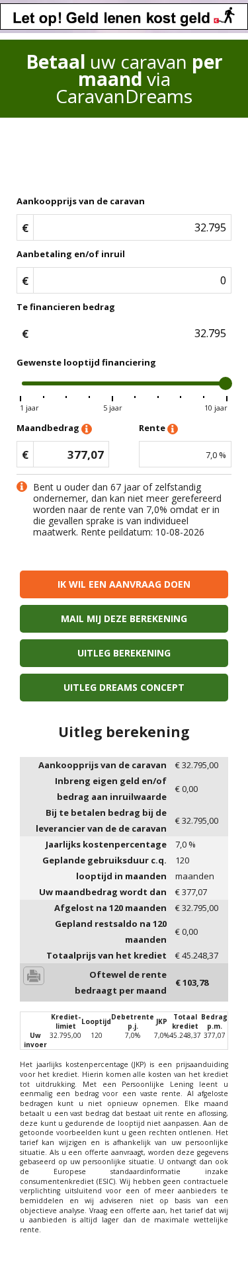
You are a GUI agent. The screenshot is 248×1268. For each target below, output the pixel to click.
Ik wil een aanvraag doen (124, 584)
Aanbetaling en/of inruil (71, 254)
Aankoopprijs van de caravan (81, 201)
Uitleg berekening (124, 653)
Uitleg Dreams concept (124, 687)
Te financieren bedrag (66, 307)
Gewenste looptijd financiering (86, 362)
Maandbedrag (49, 428)
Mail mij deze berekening (124, 618)
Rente (153, 428)
